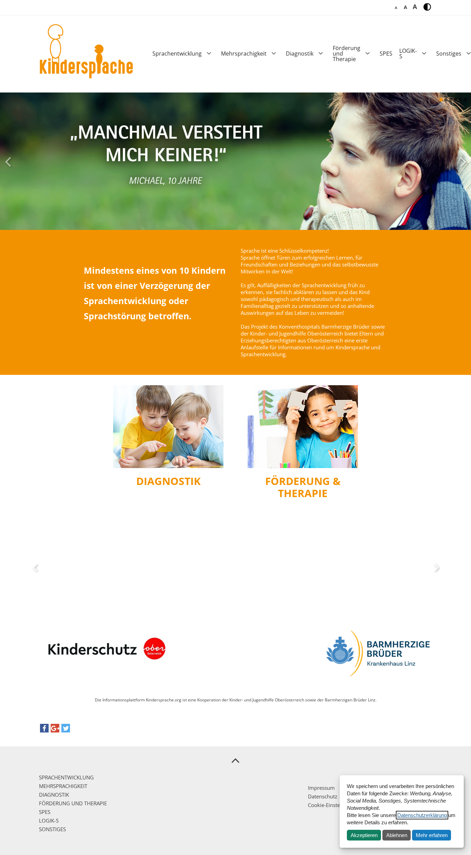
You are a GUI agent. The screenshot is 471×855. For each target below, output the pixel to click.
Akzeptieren (364, 835)
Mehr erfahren (432, 835)
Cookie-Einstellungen (333, 804)
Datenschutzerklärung (422, 815)
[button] (44, 730)
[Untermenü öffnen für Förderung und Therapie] (367, 53)
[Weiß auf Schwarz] (427, 7)
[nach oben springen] (235, 760)
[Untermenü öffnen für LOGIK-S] (424, 53)
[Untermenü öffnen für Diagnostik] (320, 53)
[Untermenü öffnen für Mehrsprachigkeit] (274, 53)
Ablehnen (396, 835)
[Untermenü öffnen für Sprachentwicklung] (209, 53)
